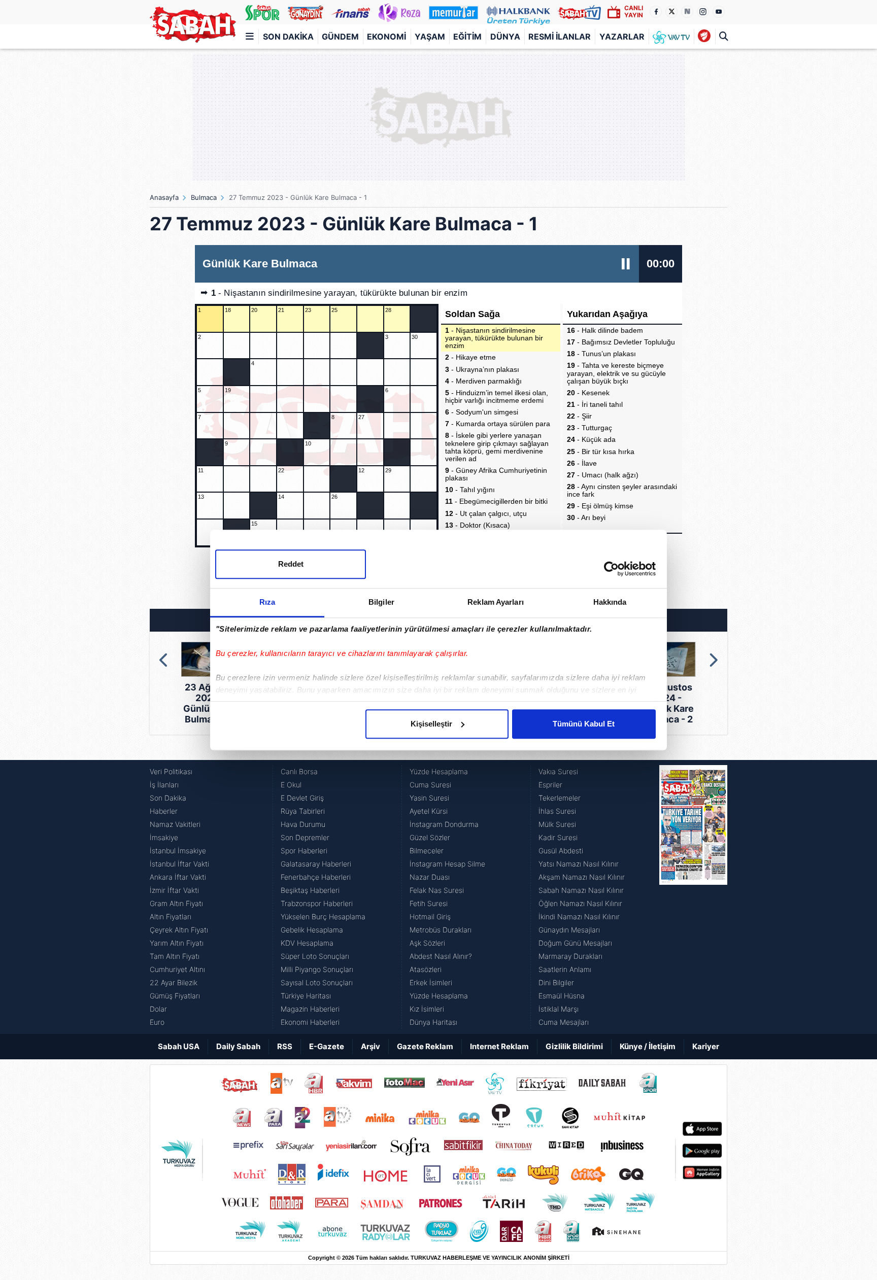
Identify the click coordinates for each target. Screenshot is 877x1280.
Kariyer (705, 1046)
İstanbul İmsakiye (178, 850)
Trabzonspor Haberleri (317, 903)
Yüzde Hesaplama (439, 771)
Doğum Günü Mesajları (575, 943)
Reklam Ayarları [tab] (495, 602)
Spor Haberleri (304, 850)
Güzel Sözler (430, 837)
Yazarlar (622, 36)
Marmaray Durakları (570, 956)
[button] (164, 660)
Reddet (290, 564)
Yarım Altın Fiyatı (177, 943)
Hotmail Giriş (430, 916)
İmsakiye (164, 837)
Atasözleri (426, 969)
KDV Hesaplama (307, 943)
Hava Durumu (303, 824)
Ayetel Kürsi (429, 811)
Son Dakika (288, 36)
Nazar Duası (430, 877)
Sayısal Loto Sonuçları (317, 982)
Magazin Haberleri (310, 1009)
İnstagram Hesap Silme (447, 863)
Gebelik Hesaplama (312, 929)
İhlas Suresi (557, 811)
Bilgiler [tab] (381, 602)
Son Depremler (305, 837)
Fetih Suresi (429, 903)
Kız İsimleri (427, 1009)
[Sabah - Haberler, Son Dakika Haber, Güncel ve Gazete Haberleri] (193, 25)
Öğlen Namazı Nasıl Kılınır (580, 903)
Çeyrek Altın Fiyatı (179, 929)
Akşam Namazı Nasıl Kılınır (581, 877)
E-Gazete (326, 1046)
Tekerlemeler (559, 797)
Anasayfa (164, 197)
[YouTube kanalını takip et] (719, 12)
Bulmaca (204, 197)
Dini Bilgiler (556, 982)
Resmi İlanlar (559, 36)
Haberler (164, 811)
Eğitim (467, 36)
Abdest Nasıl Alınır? (441, 956)
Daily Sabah (238, 1046)
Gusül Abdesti (560, 850)
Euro (157, 1022)
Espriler (550, 784)
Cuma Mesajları (563, 1022)
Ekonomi (386, 36)
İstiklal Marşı (558, 1009)
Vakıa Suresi (558, 771)
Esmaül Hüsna (561, 995)
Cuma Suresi (430, 784)
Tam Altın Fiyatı (174, 956)
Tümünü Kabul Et (584, 723)
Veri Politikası (171, 771)
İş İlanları (164, 784)
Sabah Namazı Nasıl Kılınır (581, 890)
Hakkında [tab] (610, 602)
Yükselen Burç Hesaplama (323, 916)
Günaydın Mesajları (569, 929)
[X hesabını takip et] (671, 12)
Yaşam (430, 36)
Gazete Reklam (425, 1046)
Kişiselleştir (431, 723)
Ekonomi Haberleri (310, 1022)
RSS (284, 1046)
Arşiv (370, 1046)
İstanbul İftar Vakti (179, 863)
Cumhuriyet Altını (177, 969)
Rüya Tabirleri (303, 811)
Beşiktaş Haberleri (310, 890)
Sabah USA (178, 1046)
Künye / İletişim (648, 1046)
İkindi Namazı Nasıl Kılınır (579, 916)
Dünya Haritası (433, 1022)
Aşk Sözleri (427, 943)
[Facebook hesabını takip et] (656, 12)
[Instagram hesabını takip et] (703, 12)
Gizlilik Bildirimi (574, 1046)
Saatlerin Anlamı (564, 969)
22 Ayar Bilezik (173, 982)
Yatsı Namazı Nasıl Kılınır (578, 863)
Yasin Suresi (429, 797)
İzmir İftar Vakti (174, 890)
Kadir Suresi (558, 837)
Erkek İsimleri (431, 982)
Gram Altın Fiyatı (176, 903)
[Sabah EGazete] (693, 897)
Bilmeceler (427, 850)
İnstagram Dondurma (444, 824)
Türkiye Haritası (306, 995)
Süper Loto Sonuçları (315, 956)
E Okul (291, 784)
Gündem (340, 36)
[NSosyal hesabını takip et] (687, 12)
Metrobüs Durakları (440, 929)
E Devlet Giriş (302, 797)
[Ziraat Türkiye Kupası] (704, 36)
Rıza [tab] (267, 602)
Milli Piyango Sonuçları (317, 969)
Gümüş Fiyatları (175, 995)
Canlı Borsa (299, 771)
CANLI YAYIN (633, 11)
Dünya (505, 36)
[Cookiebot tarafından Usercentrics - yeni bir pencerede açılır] (611, 568)
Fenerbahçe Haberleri (316, 877)
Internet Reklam (499, 1046)
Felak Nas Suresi (437, 890)
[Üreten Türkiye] (518, 12)
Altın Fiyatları (170, 916)
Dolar (158, 1009)
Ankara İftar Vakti (178, 877)
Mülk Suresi (557, 824)
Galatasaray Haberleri (316, 863)
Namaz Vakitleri (175, 824)
